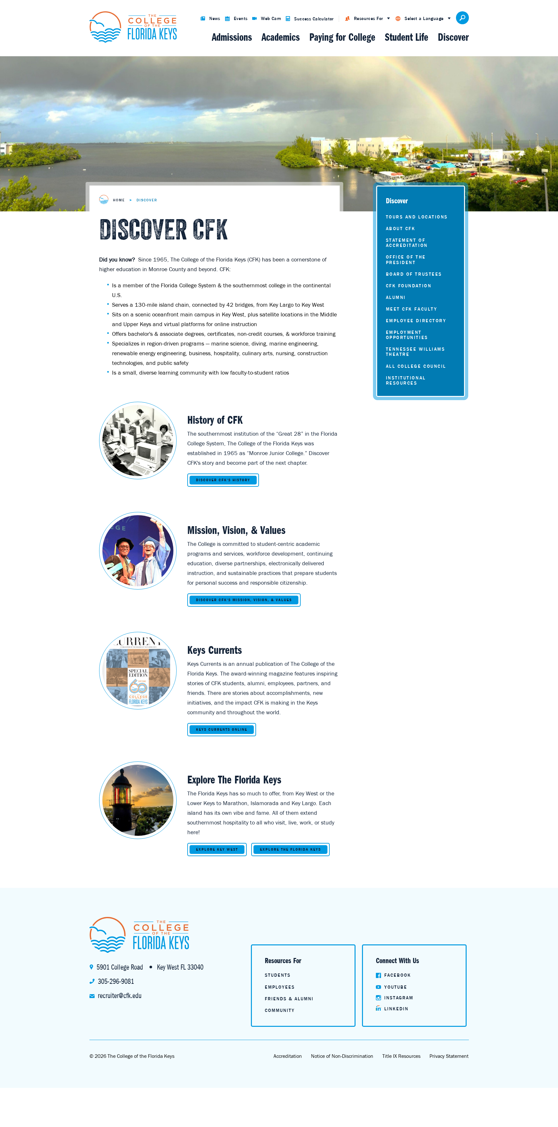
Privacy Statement (449, 1056)
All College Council (416, 366)
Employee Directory (416, 320)
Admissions (232, 37)
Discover (453, 37)
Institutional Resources (406, 380)
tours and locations (417, 216)
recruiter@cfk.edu (119, 995)
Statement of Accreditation (407, 243)
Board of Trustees (414, 274)
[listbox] (367, 19)
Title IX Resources (401, 1056)
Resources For (368, 18)
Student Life (406, 37)
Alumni (396, 297)
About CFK (401, 228)
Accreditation (288, 1056)
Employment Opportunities (407, 335)
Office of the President (406, 259)
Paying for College (342, 37)
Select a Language (424, 18)
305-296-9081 (116, 981)
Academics (281, 37)
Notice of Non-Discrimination (342, 1056)
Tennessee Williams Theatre (415, 351)
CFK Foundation (409, 285)
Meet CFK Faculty (412, 309)
